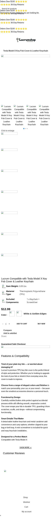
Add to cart (22, 324)
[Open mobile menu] (3, 39)
